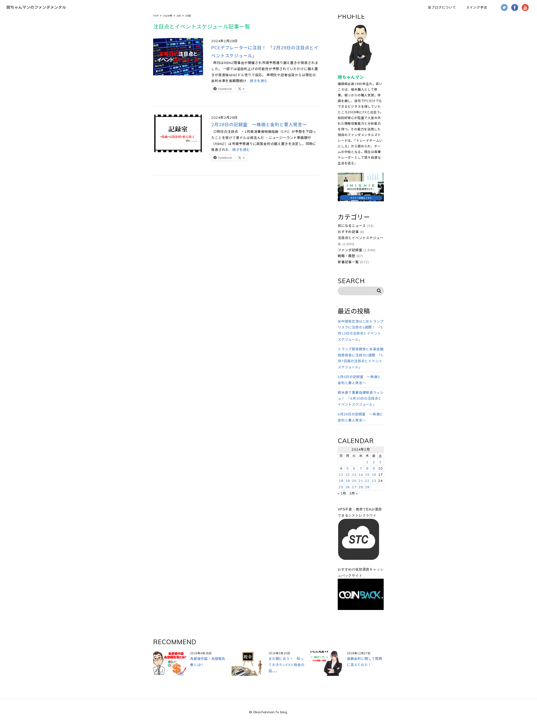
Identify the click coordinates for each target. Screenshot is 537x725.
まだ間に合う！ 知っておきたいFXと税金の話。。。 (286, 665)
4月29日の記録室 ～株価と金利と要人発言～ (360, 417)
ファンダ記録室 (350, 250)
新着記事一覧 (348, 262)
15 (367, 474)
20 (354, 481)
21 (360, 481)
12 (347, 474)
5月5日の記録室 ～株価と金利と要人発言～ (359, 380)
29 (367, 487)
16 (374, 474)
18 (341, 481)
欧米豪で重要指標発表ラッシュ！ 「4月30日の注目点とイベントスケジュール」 (360, 398)
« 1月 (342, 493)
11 (341, 474)
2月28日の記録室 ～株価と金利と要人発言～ (259, 124)
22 (367, 481)
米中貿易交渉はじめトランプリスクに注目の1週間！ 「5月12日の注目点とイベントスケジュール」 (360, 330)
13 (354, 474)
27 (354, 487)
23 (374, 481)
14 (360, 474)
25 (341, 487)
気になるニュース (352, 226)
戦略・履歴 (346, 256)
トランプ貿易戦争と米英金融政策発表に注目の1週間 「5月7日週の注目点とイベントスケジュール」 (360, 358)
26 (347, 487)
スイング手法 (476, 7)
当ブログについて (442, 7)
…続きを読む (257, 81)
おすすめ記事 (348, 232)
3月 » (353, 493)
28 (360, 487)
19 (347, 481)
